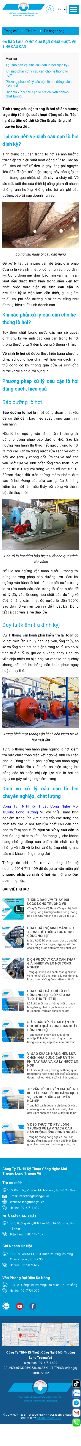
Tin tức (31, 31)
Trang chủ (11, 31)
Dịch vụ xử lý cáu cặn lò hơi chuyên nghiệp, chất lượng (37, 94)
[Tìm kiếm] (50, 9)
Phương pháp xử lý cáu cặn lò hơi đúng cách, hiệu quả (39, 84)
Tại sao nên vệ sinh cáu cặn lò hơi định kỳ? (37, 65)
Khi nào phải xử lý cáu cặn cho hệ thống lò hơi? (37, 73)
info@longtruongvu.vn (34, 1196)
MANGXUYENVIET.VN (49, 1418)
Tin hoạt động (54, 31)
